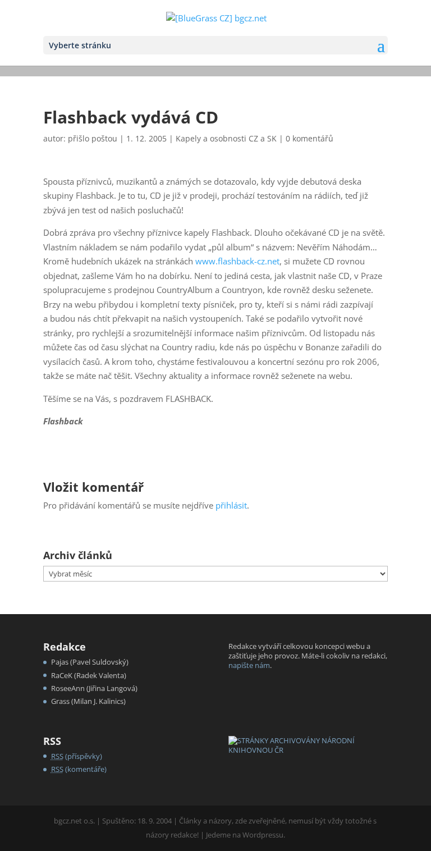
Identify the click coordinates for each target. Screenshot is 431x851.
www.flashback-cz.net (237, 261)
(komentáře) (79, 769)
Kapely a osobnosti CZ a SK (226, 138)
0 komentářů (309, 138)
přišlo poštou (92, 138)
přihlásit (231, 505)
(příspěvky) (76, 756)
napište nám (249, 665)
